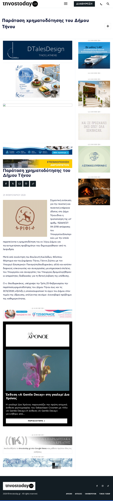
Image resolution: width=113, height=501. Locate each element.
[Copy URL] (33, 184)
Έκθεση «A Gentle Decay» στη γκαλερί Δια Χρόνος (37, 396)
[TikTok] (108, 486)
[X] (13, 184)
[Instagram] (102, 486)
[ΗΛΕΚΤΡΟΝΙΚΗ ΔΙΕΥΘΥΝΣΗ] (19, 184)
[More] (108, 26)
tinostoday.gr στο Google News (33, 448)
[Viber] (26, 184)
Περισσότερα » (36, 421)
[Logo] (19, 4)
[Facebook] (6, 184)
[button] (108, 4)
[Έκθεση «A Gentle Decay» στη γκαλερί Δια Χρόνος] (37, 370)
